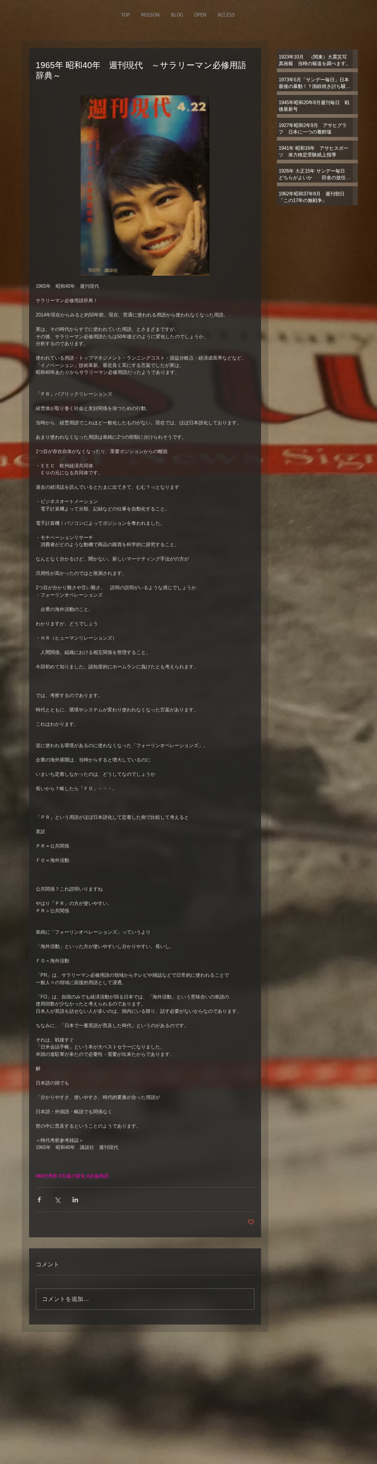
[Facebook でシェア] (39, 1199)
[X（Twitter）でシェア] (57, 1199)
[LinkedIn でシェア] (75, 1199)
